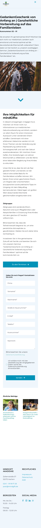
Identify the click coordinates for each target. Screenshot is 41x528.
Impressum (27, 474)
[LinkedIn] (30, 500)
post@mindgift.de (10, 486)
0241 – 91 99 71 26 (10, 484)
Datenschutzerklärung (15, 355)
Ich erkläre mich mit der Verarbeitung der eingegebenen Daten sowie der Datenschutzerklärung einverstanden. (21, 364)
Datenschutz (27, 477)
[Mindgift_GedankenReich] (6, 2)
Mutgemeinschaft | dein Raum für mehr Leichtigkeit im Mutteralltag (30, 415)
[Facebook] (23, 500)
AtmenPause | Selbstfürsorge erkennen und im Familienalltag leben (9, 416)
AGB (24, 480)
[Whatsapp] (33, 500)
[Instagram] (26, 500)
